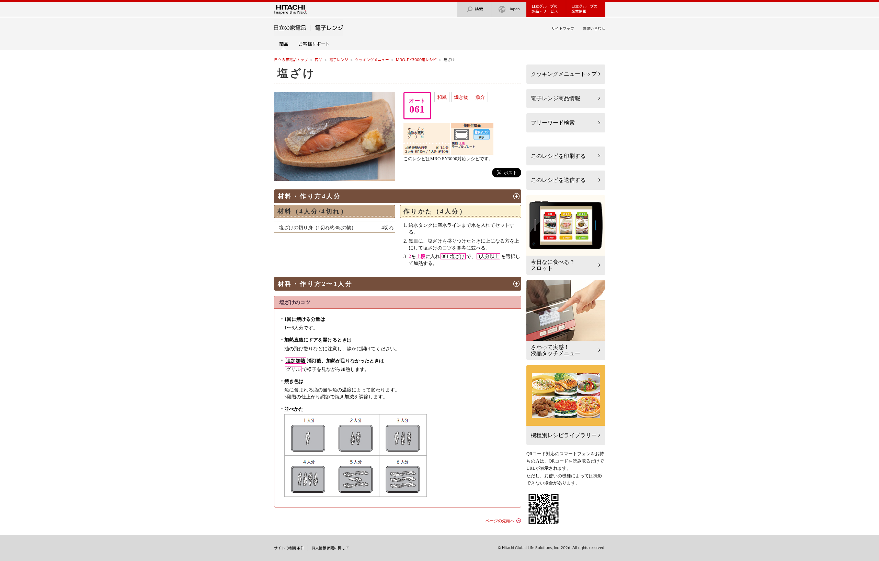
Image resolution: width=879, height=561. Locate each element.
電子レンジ (338, 59)
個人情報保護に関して (330, 548)
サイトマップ (562, 28)
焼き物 (461, 97)
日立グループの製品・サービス (545, 9)
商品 (318, 59)
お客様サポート (314, 44)
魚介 (480, 97)
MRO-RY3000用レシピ (416, 59)
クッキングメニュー (372, 59)
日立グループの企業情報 (584, 9)
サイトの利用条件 (289, 548)
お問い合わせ (594, 28)
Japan (514, 9)
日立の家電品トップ (291, 59)
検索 (479, 9)
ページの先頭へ (500, 520)
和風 (442, 97)
